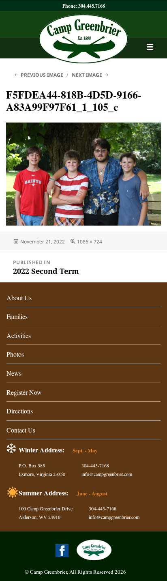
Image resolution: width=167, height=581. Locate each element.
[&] (150, 47)
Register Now (24, 392)
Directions (19, 411)
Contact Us (20, 430)
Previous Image (42, 74)
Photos (15, 354)
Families (17, 316)
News (13, 373)
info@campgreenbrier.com (106, 474)
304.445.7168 (91, 5)
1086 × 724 (89, 241)
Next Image (87, 74)
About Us (19, 297)
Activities (18, 335)
